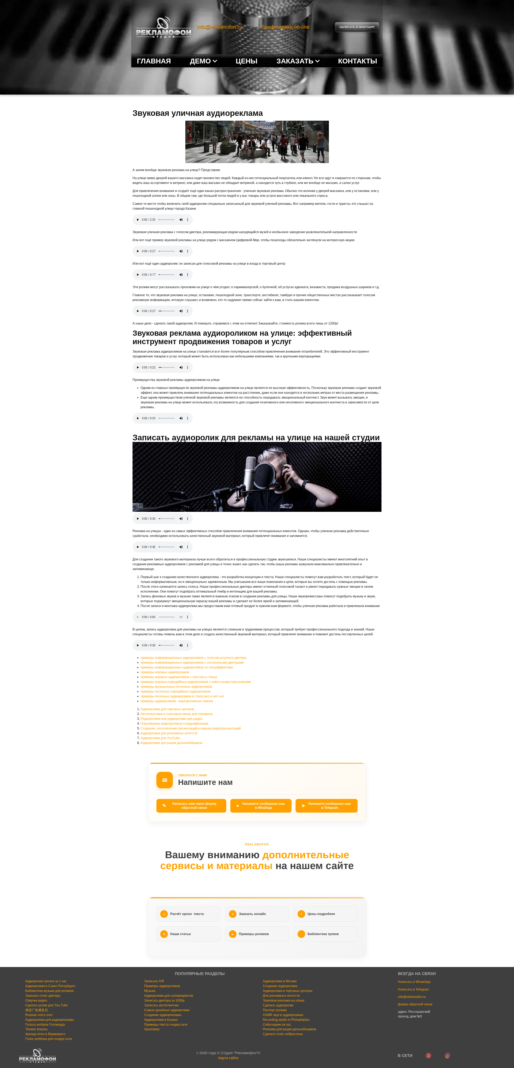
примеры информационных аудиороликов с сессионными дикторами (192, 662)
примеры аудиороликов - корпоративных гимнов (177, 701)
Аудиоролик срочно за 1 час (46, 981)
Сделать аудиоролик (278, 1005)
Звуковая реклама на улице (283, 1000)
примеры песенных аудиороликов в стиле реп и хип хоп (183, 696)
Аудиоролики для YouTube (160, 738)
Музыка (149, 991)
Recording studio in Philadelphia (286, 1019)
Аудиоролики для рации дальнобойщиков (171, 743)
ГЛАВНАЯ (154, 61)
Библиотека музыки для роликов (49, 991)
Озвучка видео (36, 1000)
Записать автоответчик (161, 1005)
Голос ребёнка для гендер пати (48, 1038)
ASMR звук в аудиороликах (283, 1015)
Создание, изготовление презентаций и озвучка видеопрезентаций (191, 728)
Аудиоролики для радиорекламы (49, 1019)
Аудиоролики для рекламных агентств (169, 733)
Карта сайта (228, 1058)
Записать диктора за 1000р (164, 1000)
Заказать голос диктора (42, 995)
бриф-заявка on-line (285, 27)
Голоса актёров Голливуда (45, 1024)
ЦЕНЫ (246, 61)
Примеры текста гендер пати (165, 1024)
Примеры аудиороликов (162, 986)
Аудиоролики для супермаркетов (168, 995)
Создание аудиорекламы (163, 1015)
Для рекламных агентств (281, 995)
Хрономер (151, 1029)
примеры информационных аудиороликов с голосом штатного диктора (193, 657)
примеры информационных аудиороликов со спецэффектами (187, 667)
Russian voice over (39, 1015)
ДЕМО (200, 61)
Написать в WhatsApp (414, 981)
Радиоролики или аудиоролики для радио (171, 718)
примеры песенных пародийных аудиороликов (176, 691)
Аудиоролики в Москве (280, 981)
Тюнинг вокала (36, 1029)
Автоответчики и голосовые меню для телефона (177, 714)
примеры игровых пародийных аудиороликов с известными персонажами (196, 681)
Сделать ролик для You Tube (46, 1005)
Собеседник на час (277, 1024)
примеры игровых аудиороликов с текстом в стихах (179, 677)
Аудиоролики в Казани (160, 1019)
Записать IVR (154, 981)
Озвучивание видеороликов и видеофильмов (174, 723)
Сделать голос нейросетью (283, 1034)
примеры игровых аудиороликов (165, 672)
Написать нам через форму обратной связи (189, 805)
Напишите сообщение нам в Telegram (326, 805)
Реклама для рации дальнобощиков (289, 1029)
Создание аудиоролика (280, 986)
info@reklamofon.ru (219, 27)
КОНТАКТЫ (357, 61)
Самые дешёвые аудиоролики (167, 1010)
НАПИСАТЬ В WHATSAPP (357, 27)
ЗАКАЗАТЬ (294, 61)
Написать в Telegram (413, 989)
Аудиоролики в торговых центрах (287, 991)
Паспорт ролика (275, 1010)
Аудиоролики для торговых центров (167, 709)
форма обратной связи (415, 1004)
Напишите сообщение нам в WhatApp (260, 805)
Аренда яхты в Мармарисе (45, 1034)
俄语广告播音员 (36, 1010)
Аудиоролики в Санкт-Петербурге (50, 986)
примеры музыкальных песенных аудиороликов (176, 686)
